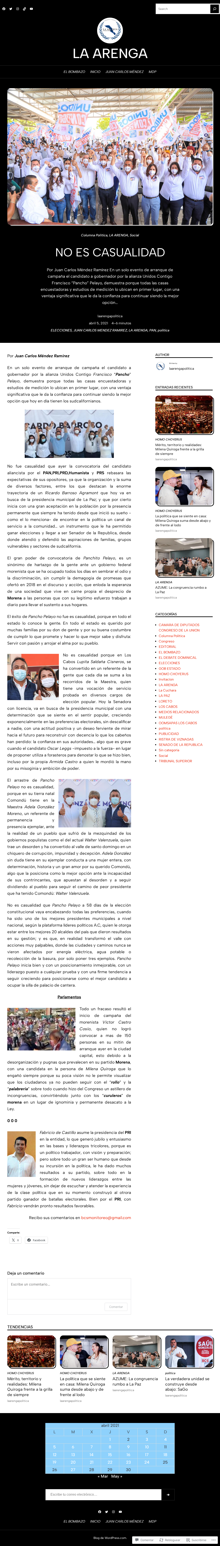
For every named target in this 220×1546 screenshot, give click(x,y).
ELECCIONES (61, 330)
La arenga (110, 53)
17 (147, 1454)
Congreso (166, 641)
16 (128, 1454)
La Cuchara (167, 690)
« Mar (103, 1476)
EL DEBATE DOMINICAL (178, 658)
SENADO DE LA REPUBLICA (181, 745)
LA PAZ (164, 696)
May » (116, 1476)
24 (146, 1462)
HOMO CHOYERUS (168, 439)
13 (73, 1454)
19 (55, 1462)
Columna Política (94, 235)
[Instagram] (17, 9)
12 (55, 1454)
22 (110, 1462)
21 (91, 1462)
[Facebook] (4, 9)
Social (134, 235)
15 (110, 1454)
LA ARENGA (118, 235)
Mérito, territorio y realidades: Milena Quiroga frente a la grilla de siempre (179, 449)
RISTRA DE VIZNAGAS (176, 739)
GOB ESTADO (169, 669)
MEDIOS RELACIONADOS (179, 712)
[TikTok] (24, 9)
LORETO (165, 701)
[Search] (214, 9)
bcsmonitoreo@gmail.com (106, 1217)
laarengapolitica (110, 316)
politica (163, 330)
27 (73, 1469)
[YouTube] (31, 9)
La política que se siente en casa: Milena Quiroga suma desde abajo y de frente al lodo (183, 520)
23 (128, 1462)
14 (91, 1454)
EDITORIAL (167, 647)
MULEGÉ (166, 717)
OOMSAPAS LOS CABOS (178, 723)
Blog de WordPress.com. (110, 1538)
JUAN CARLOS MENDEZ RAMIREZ (100, 330)
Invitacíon (166, 679)
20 (73, 1462)
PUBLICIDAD (169, 734)
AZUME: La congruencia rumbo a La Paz (180, 589)
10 (147, 1446)
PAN (152, 330)
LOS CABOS (168, 707)
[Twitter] (10, 9)
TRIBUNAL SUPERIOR (175, 761)
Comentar (116, 1307)
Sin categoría (169, 750)
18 (165, 1454)
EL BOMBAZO (169, 652)
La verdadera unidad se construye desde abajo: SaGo (187, 1384)
